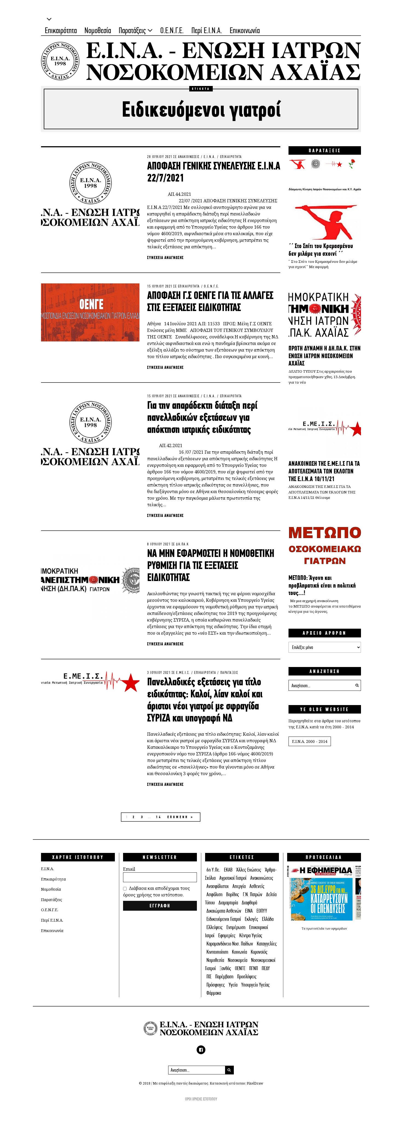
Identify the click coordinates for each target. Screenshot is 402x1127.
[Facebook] (201, 1049)
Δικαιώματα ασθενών (223, 911)
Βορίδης (232, 894)
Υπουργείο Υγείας (255, 985)
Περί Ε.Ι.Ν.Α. (206, 30)
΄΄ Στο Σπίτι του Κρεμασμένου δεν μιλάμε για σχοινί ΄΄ (321, 249)
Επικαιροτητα (231, 156)
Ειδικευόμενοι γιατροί (223, 919)
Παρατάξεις (132, 30)
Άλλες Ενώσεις (248, 870)
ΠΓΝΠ (253, 968)
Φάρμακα (213, 993)
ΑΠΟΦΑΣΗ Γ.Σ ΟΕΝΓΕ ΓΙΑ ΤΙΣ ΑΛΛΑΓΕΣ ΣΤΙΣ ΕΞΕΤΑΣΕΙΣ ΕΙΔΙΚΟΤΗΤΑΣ (210, 301)
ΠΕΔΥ (266, 968)
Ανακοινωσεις (189, 156)
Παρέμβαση (224, 976)
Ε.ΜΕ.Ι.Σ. (183, 672)
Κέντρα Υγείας (250, 935)
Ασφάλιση (214, 894)
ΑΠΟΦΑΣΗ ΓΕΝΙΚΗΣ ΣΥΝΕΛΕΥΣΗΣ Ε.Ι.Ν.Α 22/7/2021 (213, 171)
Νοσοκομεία (237, 960)
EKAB (228, 870)
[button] (355, 685)
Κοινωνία (239, 952)
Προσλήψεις (247, 976)
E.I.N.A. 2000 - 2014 (309, 741)
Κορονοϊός (259, 952)
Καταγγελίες (267, 944)
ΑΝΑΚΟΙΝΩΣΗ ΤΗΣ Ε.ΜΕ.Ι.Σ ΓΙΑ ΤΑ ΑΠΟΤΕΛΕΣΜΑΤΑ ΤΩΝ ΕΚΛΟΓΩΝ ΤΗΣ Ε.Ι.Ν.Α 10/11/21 (324, 471)
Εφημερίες (226, 935)
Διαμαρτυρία (228, 902)
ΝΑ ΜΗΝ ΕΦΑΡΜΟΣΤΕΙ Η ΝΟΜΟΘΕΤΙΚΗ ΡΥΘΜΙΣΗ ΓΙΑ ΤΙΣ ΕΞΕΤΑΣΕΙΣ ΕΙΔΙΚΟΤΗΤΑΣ (210, 565)
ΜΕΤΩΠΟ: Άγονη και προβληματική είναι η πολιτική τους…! (322, 585)
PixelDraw (255, 1083)
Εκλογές (251, 919)
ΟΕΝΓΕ (240, 968)
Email (129, 869)
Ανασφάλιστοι (217, 886)
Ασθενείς (256, 886)
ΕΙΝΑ (249, 911)
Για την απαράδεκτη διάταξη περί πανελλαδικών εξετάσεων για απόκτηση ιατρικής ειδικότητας (202, 417)
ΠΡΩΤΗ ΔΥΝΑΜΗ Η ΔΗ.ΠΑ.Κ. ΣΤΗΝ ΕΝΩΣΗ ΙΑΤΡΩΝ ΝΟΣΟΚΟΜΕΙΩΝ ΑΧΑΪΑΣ (325, 355)
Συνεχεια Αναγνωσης (165, 257)
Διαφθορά (249, 902)
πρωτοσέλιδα (315, 928)
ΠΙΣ (208, 976)
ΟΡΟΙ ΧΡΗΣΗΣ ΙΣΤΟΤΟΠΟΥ (201, 1099)
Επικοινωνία (245, 30)
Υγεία (233, 985)
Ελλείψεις (214, 927)
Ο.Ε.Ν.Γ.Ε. (172, 30)
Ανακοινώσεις (261, 878)
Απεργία (239, 886)
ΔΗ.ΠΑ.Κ (182, 544)
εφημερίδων (339, 928)
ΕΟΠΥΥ (262, 911)
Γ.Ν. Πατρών (252, 894)
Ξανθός (225, 968)
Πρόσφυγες (215, 985)
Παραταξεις (229, 672)
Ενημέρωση (235, 927)
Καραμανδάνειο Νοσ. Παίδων (229, 944)
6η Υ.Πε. (213, 870)
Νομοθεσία (98, 30)
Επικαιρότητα (61, 30)
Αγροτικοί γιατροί (232, 878)
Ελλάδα (267, 919)
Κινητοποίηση (217, 952)
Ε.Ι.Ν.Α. (210, 156)
